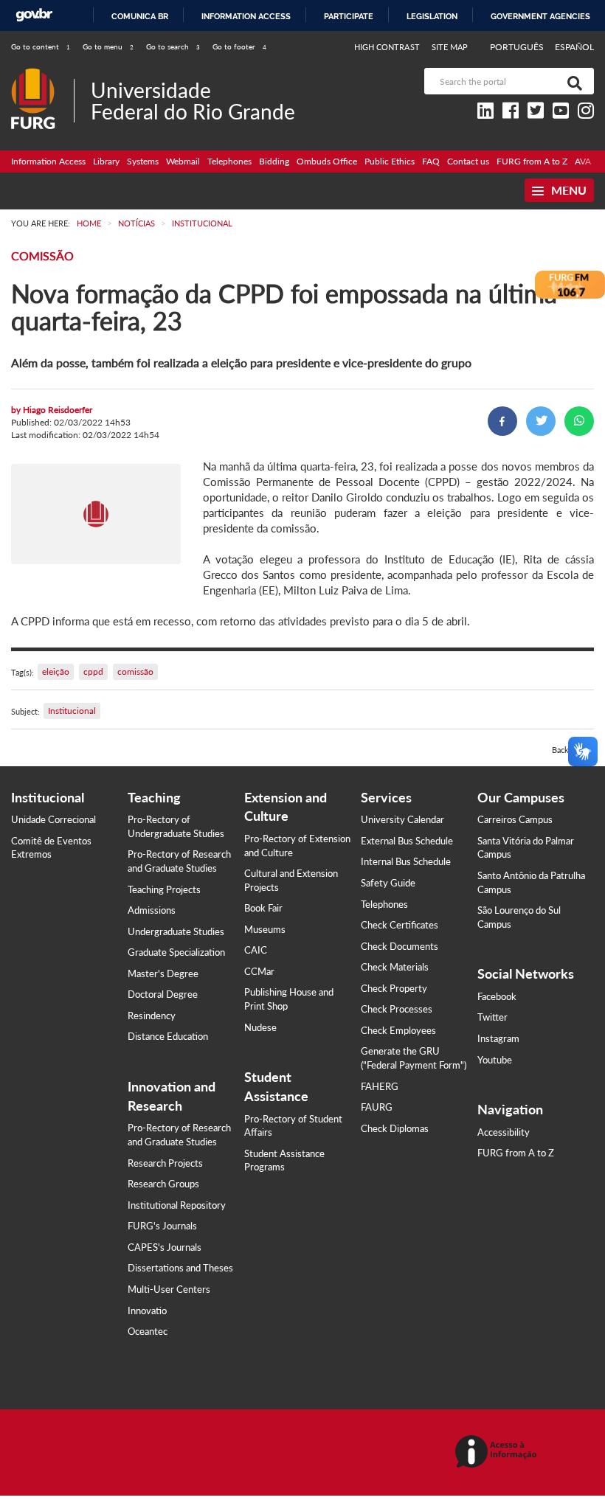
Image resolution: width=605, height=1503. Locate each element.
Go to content (40, 46)
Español (574, 46)
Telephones (229, 161)
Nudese (260, 1027)
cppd (93, 671)
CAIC (255, 950)
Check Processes (396, 1009)
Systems (143, 161)
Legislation (432, 16)
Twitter (492, 1017)
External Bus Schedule (407, 841)
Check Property (394, 988)
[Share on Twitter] (541, 421)
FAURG (377, 1107)
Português (518, 46)
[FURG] (42, 74)
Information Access (48, 161)
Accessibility (503, 1132)
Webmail (183, 161)
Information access (246, 16)
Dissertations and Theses (180, 1268)
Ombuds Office (327, 161)
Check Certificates (399, 925)
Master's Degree (163, 973)
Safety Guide (388, 883)
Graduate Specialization (176, 952)
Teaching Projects (164, 889)
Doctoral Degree (163, 994)
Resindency (152, 1015)
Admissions (152, 910)
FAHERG (379, 1086)
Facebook (496, 996)
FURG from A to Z (532, 161)
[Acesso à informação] (498, 1452)
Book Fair (263, 908)
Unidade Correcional (53, 819)
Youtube (494, 1060)
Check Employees (398, 1030)
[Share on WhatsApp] (579, 421)
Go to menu (108, 46)
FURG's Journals (162, 1226)
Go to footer (239, 46)
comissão (135, 671)
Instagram (498, 1038)
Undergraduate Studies (176, 931)
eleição (55, 671)
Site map (450, 47)
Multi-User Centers (169, 1289)
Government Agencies (540, 16)
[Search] (572, 81)
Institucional (72, 710)
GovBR (33, 15)
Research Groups (163, 1184)
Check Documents (399, 946)
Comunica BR (139, 16)
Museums (265, 929)
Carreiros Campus (515, 819)
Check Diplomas (395, 1128)
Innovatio (147, 1310)
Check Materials (395, 967)
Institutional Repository (177, 1205)
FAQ (431, 161)
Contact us (468, 161)
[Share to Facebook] (502, 421)
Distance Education (168, 1036)
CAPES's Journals (164, 1247)
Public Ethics (389, 161)
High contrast (387, 47)
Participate (348, 16)
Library (106, 161)
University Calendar (402, 819)
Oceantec (147, 1331)
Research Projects (165, 1163)
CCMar (259, 971)
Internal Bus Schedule (406, 861)
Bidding (274, 161)
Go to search (173, 46)
